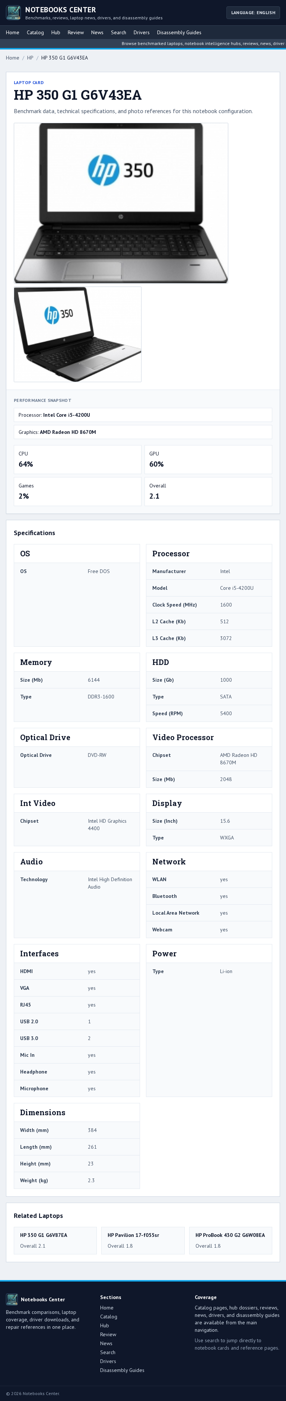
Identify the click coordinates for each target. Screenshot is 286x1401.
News (97, 32)
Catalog (35, 32)
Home (12, 32)
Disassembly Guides (179, 32)
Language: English (253, 12)
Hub (55, 32)
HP (30, 57)
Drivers (142, 32)
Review (76, 32)
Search (118, 32)
